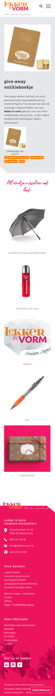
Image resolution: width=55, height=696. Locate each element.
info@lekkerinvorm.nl (22, 545)
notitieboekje (11, 161)
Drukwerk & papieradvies (18, 587)
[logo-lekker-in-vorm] (23, 6)
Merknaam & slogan (15, 579)
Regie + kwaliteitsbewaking (19, 604)
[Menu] (47, 6)
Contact (8, 643)
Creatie (8, 597)
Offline (8, 601)
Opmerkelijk (10, 640)
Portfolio (9, 636)
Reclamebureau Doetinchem (19, 625)
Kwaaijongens (9, 689)
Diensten (9, 628)
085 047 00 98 (18, 539)
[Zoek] (39, 7)
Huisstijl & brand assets (17, 576)
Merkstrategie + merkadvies (19, 593)
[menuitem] (39, 6)
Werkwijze (9, 632)
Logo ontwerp (12, 572)
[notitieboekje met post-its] (27, 47)
